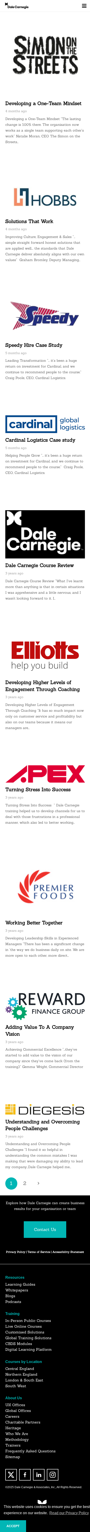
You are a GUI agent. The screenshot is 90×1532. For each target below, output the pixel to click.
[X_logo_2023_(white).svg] (11, 1475)
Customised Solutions (24, 1332)
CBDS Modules (18, 1343)
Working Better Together (34, 923)
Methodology (17, 1439)
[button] (84, 5)
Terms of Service (39, 1252)
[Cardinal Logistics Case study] (45, 424)
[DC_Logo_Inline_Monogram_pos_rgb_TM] (16, 5)
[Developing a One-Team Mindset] (45, 57)
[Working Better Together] (45, 888)
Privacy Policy (15, 1252)
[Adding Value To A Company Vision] (45, 1006)
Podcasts (13, 1301)
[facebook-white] (25, 1475)
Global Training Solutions (28, 1338)
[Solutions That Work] (45, 196)
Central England (19, 1368)
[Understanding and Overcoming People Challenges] (45, 1109)
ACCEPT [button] (13, 1526)
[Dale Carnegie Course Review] (45, 534)
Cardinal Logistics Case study (40, 440)
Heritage (13, 1428)
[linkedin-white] (39, 1475)
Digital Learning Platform (28, 1349)
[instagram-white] (53, 1475)
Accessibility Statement (68, 1252)
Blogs (10, 1296)
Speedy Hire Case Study (33, 345)
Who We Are (16, 1433)
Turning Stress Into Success (38, 789)
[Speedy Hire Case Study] (45, 317)
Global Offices (18, 1410)
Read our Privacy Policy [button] (69, 1513)
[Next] (38, 1183)
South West (15, 1386)
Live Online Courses (23, 1326)
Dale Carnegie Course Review (39, 565)
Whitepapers (16, 1290)
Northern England (21, 1374)
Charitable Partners (22, 1422)
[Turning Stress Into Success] (45, 774)
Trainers (13, 1445)
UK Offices (15, 1404)
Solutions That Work (29, 221)
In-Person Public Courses (28, 1320)
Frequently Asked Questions (30, 1451)
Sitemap (12, 1456)
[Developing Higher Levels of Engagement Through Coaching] (45, 656)
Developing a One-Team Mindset (43, 103)
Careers (12, 1416)
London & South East (24, 1380)
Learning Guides (20, 1284)
